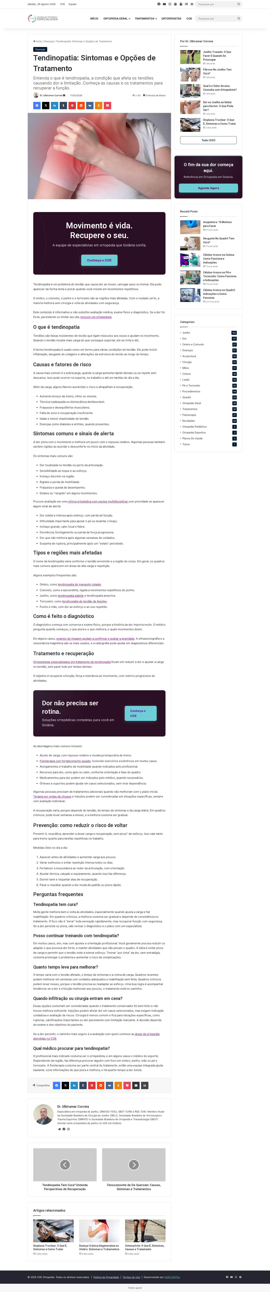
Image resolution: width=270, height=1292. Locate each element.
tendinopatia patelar (71, 595)
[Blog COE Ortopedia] (43, 18)
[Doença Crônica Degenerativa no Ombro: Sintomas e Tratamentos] (99, 1230)
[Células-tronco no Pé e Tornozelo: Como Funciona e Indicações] (190, 277)
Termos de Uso (131, 1277)
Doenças (49, 41)
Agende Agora (208, 188)
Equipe (73, 4)
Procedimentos (191, 391)
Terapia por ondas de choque (52, 796)
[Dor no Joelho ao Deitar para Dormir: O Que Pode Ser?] (190, 107)
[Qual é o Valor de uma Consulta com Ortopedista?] (190, 91)
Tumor (186, 444)
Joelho (186, 332)
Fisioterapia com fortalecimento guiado (65, 761)
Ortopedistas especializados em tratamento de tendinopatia (72, 662)
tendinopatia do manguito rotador (79, 584)
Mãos (185, 367)
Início (94, 18)
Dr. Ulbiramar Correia (51, 95)
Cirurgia (187, 362)
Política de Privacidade (106, 1277)
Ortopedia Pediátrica (194, 426)
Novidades (188, 420)
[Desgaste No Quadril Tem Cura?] (190, 243)
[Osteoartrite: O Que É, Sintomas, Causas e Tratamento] (145, 1230)
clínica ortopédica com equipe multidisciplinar (98, 501)
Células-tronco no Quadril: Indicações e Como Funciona (219, 294)
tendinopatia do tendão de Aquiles (84, 601)
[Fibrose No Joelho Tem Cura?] (190, 75)
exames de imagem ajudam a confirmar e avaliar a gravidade (95, 638)
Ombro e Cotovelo (193, 344)
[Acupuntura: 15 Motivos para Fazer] (190, 227)
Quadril (186, 397)
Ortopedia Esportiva (194, 432)
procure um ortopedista (95, 317)
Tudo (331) (208, 140)
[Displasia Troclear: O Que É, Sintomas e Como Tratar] (53, 1230)
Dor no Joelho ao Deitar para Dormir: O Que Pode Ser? (218, 106)
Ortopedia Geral (115, 18)
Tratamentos (144, 18)
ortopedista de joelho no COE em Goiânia (97, 1123)
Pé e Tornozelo (191, 385)
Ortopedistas (171, 18)
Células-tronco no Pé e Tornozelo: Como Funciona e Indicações (219, 276)
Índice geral (135, 1287)
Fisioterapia (189, 414)
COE (62, 4)
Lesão (186, 379)
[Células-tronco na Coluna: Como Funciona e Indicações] (190, 260)
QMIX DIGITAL (172, 1277)
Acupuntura (189, 356)
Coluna (186, 373)
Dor (184, 338)
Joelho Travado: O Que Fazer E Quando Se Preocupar (217, 55)
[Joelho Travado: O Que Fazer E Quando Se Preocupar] (190, 57)
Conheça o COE (99, 260)
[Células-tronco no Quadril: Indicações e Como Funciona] (190, 295)
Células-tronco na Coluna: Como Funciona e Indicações (219, 258)
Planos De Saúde (192, 438)
